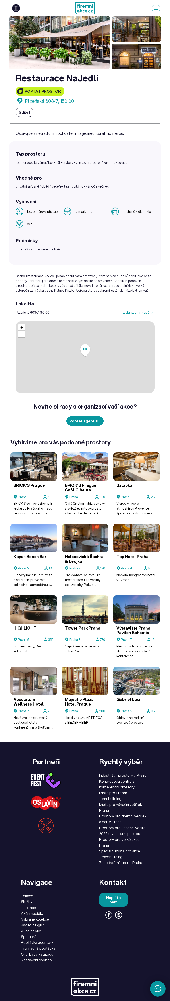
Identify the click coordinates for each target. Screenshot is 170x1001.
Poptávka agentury (37, 942)
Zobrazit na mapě (136, 312)
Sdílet (24, 112)
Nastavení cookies (36, 960)
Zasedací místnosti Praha (120, 862)
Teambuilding (110, 857)
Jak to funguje (33, 925)
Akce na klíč (31, 931)
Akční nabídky (32, 913)
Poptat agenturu (85, 421)
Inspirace (28, 907)
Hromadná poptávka (38, 948)
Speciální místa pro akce (119, 851)
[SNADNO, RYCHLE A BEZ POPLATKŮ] (85, 8)
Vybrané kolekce (35, 919)
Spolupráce (31, 936)
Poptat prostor (43, 91)
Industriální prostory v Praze (123, 775)
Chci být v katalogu (37, 954)
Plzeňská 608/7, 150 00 (49, 101)
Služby (26, 901)
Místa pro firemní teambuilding (113, 795)
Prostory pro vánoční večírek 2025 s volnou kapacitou (123, 830)
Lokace (27, 896)
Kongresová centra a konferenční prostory (117, 784)
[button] (85, 350)
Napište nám (113, 900)
